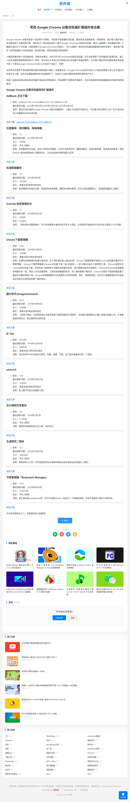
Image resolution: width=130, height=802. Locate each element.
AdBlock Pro (36, 122)
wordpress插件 (95, 749)
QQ (90, 774)
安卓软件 (58, 10)
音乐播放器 (52, 765)
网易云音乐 (52, 753)
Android (10, 740)
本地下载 (10, 161)
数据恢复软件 (94, 765)
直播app (10, 753)
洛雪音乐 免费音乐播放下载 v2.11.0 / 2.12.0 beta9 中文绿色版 (80, 592)
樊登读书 (92, 740)
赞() (81, 32)
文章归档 (84, 790)
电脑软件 (47, 10)
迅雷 (8, 749)
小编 (99, 43)
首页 (39, 10)
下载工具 (10, 757)
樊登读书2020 (94, 761)
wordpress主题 (54, 744)
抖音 (8, 744)
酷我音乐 (92, 770)
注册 (72, 618)
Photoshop (11, 761)
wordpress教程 (95, 736)
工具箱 (89, 10)
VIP (8, 736)
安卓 (49, 740)
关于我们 (79, 10)
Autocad (92, 753)
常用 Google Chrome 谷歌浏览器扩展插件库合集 (65, 27)
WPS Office (52, 761)
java (49, 774)
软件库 (64, 4)
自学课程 (68, 10)
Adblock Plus (23, 122)
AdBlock (48, 122)
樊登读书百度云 (13, 774)
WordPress (52, 736)
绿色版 (9, 765)
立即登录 (59, 618)
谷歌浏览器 (93, 757)
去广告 (50, 749)
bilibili (9, 770)
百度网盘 (51, 770)
